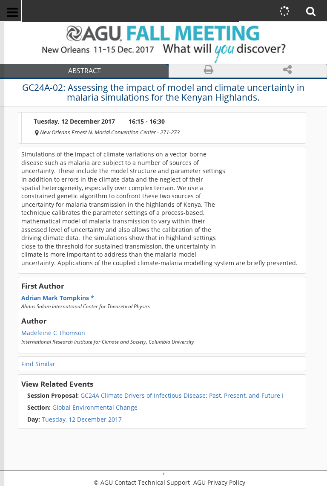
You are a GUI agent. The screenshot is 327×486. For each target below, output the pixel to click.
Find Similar (38, 364)
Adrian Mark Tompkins (56, 298)
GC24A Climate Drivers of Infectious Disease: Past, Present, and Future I (155, 396)
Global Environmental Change (82, 408)
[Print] (208, 71)
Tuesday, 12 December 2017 (82, 419)
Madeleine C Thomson (53, 333)
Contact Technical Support (152, 483)
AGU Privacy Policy (218, 483)
